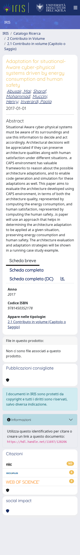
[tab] (62, 278)
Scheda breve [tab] (22, 260)
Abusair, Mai (19, 91)
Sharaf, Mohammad (26, 93)
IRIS (6, 33)
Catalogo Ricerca (27, 33)
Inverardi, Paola (35, 101)
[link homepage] (16, 8)
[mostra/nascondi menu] (75, 8)
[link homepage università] (51, 8)
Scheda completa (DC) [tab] (31, 278)
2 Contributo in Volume (26, 38)
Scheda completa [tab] (27, 270)
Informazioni (20, 420)
